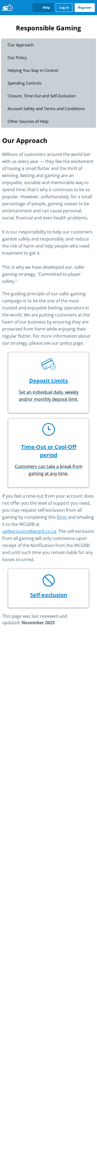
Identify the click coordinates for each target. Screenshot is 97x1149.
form (62, 517)
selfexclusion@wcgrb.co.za (29, 531)
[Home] (7, 7)
